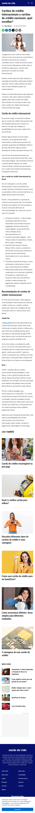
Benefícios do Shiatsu (19, 698)
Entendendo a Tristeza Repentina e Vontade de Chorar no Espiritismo (22, 671)
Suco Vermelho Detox (18, 706)
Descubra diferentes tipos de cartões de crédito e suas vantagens (15, 539)
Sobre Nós (5, 771)
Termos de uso (22, 778)
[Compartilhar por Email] (16, 30)
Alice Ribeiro (8, 26)
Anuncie (20, 782)
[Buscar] (32, 3)
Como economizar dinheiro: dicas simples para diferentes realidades (17, 615)
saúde (3, 778)
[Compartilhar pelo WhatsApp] (3, 30)
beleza (4, 789)
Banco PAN (7, 323)
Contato (20, 786)
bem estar (5, 775)
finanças (4, 782)
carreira (4, 786)
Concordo (17, 809)
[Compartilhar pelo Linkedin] (9, 30)
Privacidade (21, 775)
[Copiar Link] (19, 30)
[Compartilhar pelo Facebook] (6, 30)
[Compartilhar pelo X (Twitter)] (13, 30)
